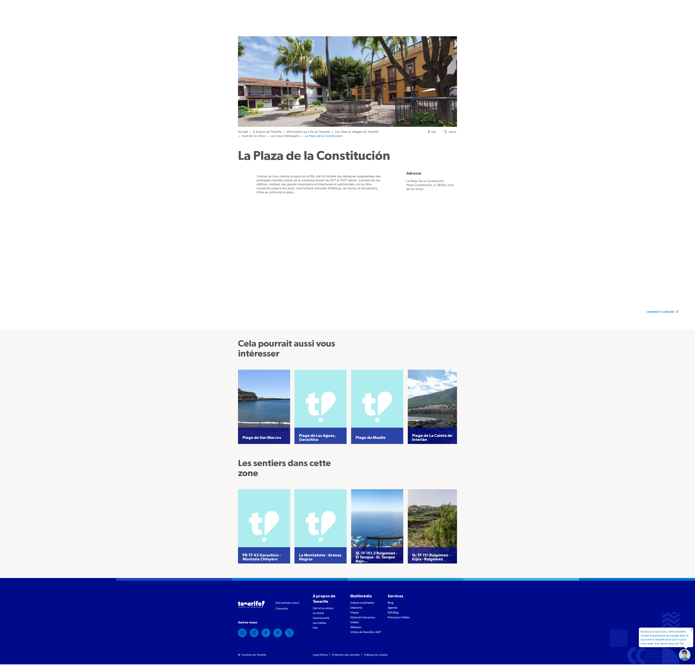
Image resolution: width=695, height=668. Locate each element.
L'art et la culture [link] (323, 608)
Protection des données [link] (346, 654)
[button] (684, 655)
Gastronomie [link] (321, 617)
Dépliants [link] (356, 607)
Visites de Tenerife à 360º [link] (365, 632)
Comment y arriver (660, 311)
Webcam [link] (355, 627)
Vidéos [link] (354, 622)
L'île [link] (315, 627)
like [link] (433, 131)
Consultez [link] (281, 608)
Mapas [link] (354, 612)
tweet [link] (452, 131)
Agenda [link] (392, 607)
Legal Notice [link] (320, 654)
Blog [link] (390, 602)
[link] (243, 131)
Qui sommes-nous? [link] (287, 602)
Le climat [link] (318, 613)
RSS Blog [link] (393, 612)
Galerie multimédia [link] (362, 602)
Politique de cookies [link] (375, 654)
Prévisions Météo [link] (399, 617)
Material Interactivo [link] (362, 617)
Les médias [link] (319, 622)
